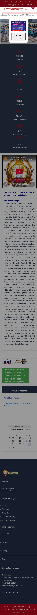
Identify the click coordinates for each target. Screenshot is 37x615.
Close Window (18, 37)
